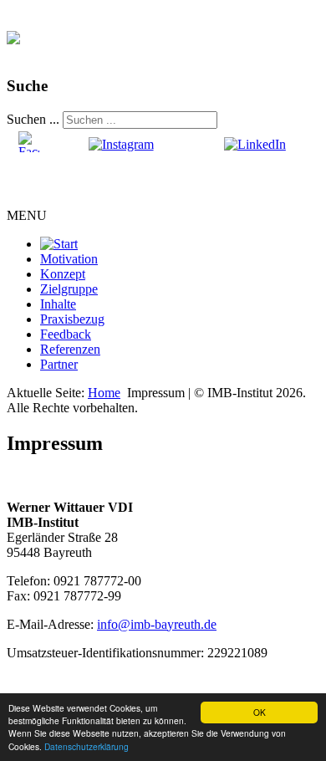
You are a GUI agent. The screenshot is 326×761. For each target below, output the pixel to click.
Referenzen (70, 349)
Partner (59, 364)
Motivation (69, 259)
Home (104, 393)
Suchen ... (33, 119)
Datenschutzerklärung (86, 746)
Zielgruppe (69, 289)
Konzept (62, 274)
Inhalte (58, 304)
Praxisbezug (72, 319)
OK (259, 712)
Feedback (65, 334)
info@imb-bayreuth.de (156, 624)
